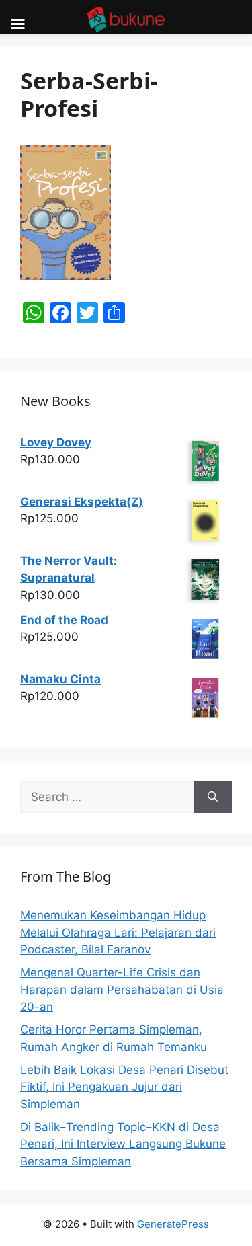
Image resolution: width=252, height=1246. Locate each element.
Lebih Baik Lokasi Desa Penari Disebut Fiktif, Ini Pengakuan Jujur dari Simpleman (124, 1087)
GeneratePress (173, 1224)
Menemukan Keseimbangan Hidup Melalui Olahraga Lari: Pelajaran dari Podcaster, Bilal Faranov (118, 932)
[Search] (213, 797)
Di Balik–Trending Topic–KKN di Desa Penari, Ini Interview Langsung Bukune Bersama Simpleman (123, 1144)
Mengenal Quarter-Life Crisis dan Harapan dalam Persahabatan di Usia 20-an (122, 989)
